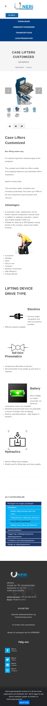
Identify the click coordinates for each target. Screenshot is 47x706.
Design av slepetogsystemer (19, 544)
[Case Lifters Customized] (23, 89)
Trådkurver (24, 21)
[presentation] (10, 126)
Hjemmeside (19, 67)
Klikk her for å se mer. (32, 699)
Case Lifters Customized (20, 521)
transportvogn (24, 33)
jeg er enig (24, 702)
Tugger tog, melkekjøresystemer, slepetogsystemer (21, 535)
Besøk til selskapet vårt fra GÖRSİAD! (24, 633)
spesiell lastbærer (15, 530)
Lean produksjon (24, 38)
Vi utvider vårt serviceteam (23, 625)
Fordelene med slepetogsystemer (21, 540)
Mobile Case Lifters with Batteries (24, 525)
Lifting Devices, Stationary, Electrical (25, 518)
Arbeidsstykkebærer (24, 27)
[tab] (10, 126)
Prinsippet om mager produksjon (20, 503)
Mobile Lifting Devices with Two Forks (23, 512)
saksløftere (12, 507)
